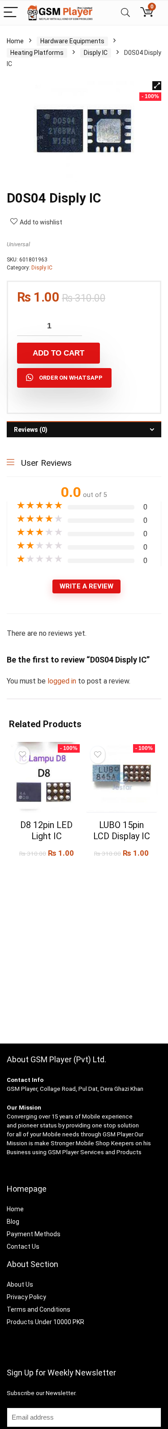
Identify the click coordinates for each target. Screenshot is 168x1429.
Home (15, 41)
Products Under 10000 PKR (45, 1321)
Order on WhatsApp (71, 377)
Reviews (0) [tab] (30, 429)
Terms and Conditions (38, 1309)
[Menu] (11, 13)
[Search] (125, 13)
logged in (62, 681)
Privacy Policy (26, 1297)
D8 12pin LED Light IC (46, 830)
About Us (20, 1284)
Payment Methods (33, 1234)
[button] (156, 85)
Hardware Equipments (72, 41)
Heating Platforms (37, 52)
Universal (18, 244)
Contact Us (23, 1246)
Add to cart (58, 353)
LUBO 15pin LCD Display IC (121, 830)
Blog (13, 1221)
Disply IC (96, 52)
